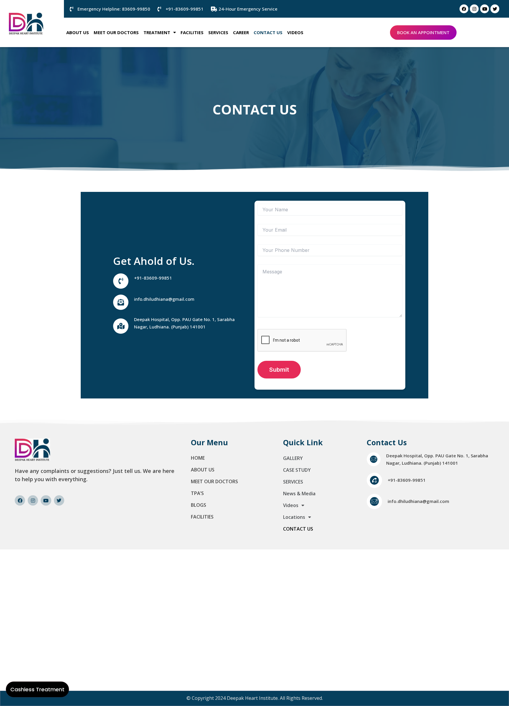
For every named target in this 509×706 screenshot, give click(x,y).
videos (295, 32)
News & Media (299, 493)
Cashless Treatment (37, 689)
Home (198, 458)
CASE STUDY (297, 470)
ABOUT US (77, 32)
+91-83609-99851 (153, 278)
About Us (202, 469)
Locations (294, 517)
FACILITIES (192, 32)
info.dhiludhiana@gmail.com (164, 299)
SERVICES (218, 32)
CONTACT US (268, 32)
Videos (290, 505)
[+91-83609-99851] (120, 281)
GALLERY (293, 458)
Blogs (198, 505)
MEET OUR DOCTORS (116, 32)
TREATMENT (156, 32)
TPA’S (197, 493)
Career (241, 32)
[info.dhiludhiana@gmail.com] (120, 302)
